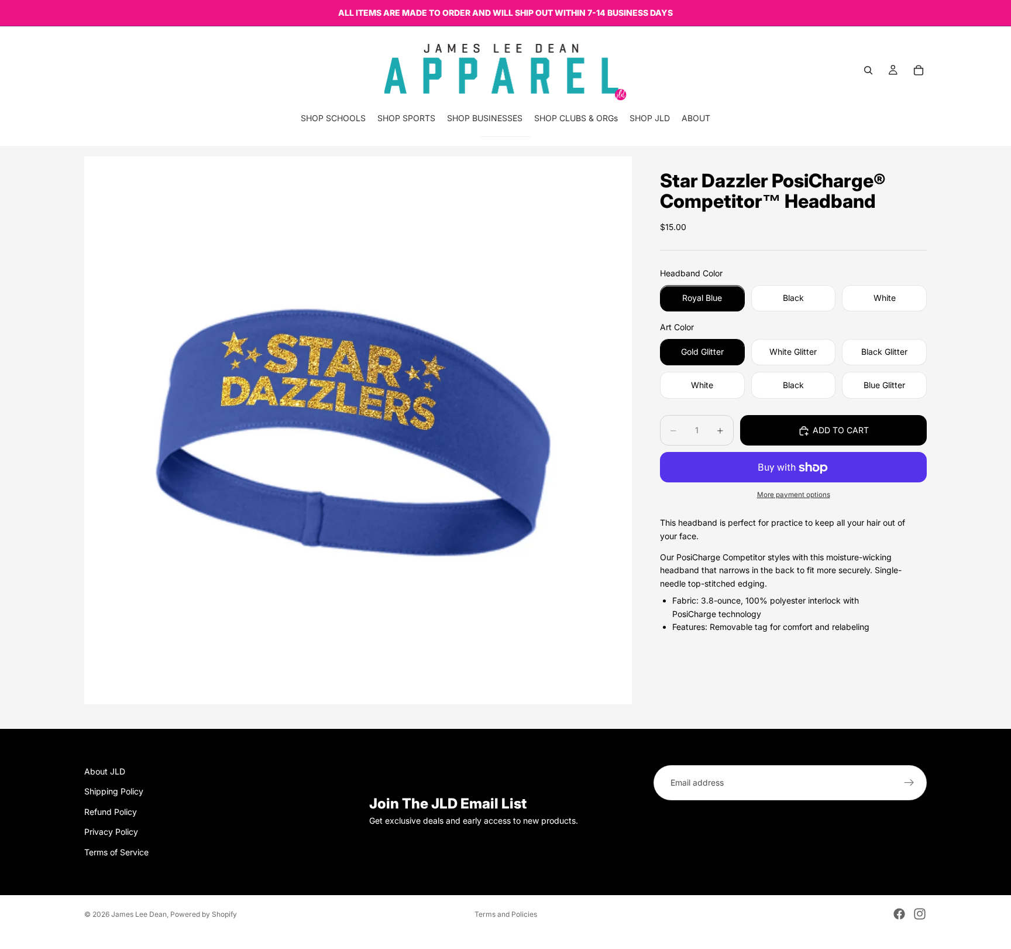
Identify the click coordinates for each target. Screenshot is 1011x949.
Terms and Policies (505, 914)
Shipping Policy (113, 792)
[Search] (868, 70)
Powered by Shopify (203, 914)
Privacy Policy (111, 832)
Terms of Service (116, 852)
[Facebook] (899, 914)
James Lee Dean (139, 914)
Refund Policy (110, 812)
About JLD (104, 771)
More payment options (793, 495)
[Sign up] (909, 782)
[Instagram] (920, 914)
